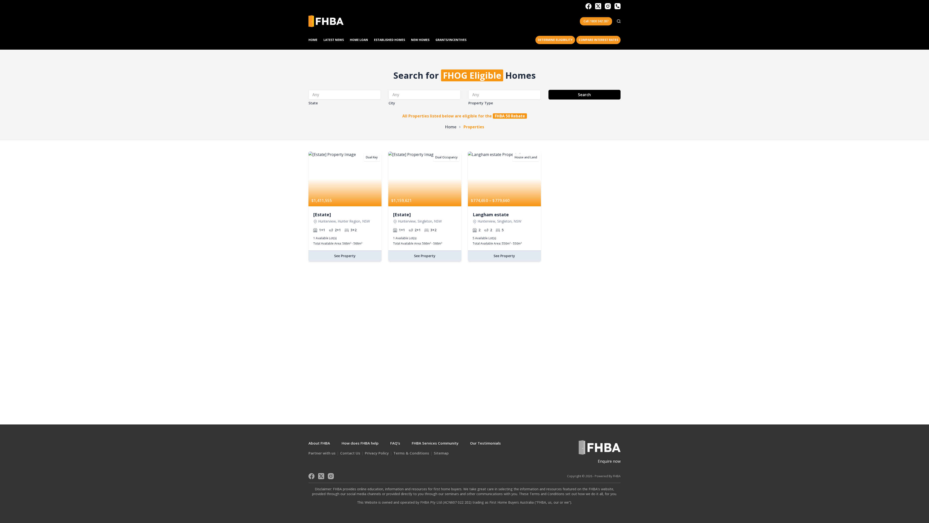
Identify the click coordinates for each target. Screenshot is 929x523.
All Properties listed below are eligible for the (463, 116)
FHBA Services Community (435, 443)
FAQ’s (395, 443)
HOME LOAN (359, 40)
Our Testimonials (485, 443)
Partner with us (322, 453)
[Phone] (617, 6)
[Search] (619, 21)
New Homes (420, 40)
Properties (474, 127)
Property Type (480, 102)
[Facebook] (588, 6)
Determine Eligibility (555, 40)
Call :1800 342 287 (596, 21)
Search (584, 94)
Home (312, 40)
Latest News (333, 40)
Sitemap (441, 453)
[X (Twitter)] (598, 6)
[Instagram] (608, 6)
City (392, 102)
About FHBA (319, 443)
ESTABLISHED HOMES (389, 40)
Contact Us (350, 453)
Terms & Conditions (411, 453)
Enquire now (609, 461)
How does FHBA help (360, 443)
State (313, 102)
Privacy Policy (377, 453)
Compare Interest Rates (598, 40)
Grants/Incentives (450, 40)
